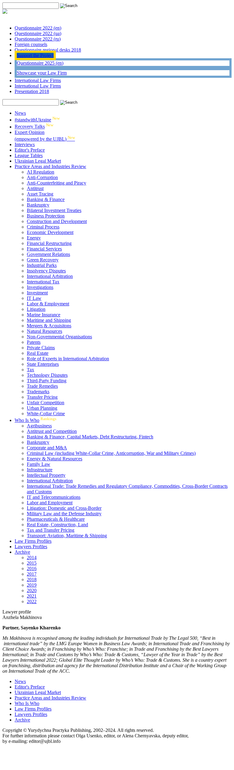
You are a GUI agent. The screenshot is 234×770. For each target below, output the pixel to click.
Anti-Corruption (42, 177)
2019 (32, 585)
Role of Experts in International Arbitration (68, 358)
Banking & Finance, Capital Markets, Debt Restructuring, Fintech (90, 436)
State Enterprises (43, 364)
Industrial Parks (42, 265)
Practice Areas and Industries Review (50, 166)
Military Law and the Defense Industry (64, 513)
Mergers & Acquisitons (49, 325)
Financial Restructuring (49, 243)
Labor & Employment (48, 303)
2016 (32, 568)
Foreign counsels (31, 44)
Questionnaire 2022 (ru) (38, 38)
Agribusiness (39, 425)
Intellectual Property (46, 475)
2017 (32, 574)
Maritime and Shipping (49, 320)
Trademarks (38, 391)
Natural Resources (44, 331)
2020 (32, 590)
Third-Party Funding (46, 380)
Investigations (40, 287)
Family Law (38, 464)
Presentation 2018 (32, 91)
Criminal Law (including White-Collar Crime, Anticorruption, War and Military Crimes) (111, 453)
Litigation (36, 309)
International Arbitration (50, 276)
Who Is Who (27, 420)
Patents (34, 342)
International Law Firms (38, 80)
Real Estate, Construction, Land (57, 524)
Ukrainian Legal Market (38, 161)
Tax (30, 369)
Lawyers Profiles (31, 546)
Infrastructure (39, 469)
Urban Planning (42, 408)
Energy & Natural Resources (54, 458)
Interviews (25, 144)
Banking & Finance (46, 199)
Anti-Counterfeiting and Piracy (56, 182)
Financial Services (44, 248)
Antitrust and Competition (52, 431)
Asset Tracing (40, 193)
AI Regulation (40, 172)
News (20, 113)
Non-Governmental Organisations (59, 336)
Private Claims (41, 347)
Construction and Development (57, 221)
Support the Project (35, 55)
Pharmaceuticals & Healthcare (56, 519)
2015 (32, 563)
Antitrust (35, 188)
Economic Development (50, 232)
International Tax (43, 281)
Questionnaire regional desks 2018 (48, 49)
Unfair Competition (45, 402)
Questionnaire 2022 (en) (38, 28)
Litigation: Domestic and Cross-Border (64, 508)
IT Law (34, 298)
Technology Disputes (47, 375)
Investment (37, 292)
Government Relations (48, 254)
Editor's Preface (30, 150)
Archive (22, 552)
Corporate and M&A (47, 447)
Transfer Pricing (42, 397)
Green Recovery (42, 259)
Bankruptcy (38, 204)
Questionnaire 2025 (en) (40, 63)
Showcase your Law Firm (42, 72)
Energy (34, 237)
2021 (32, 596)
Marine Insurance (43, 314)
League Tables (29, 155)
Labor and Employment (50, 502)
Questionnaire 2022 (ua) (38, 33)
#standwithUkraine (33, 119)
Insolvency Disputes (46, 270)
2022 (32, 601)
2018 (32, 579)
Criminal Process (43, 226)
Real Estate (37, 353)
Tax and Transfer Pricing (50, 530)
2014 (32, 557)
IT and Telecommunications (53, 497)
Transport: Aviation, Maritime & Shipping (67, 535)
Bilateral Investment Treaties (54, 210)
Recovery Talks (30, 126)
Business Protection (46, 215)
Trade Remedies (42, 386)
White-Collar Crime (46, 413)
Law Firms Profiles (33, 541)
